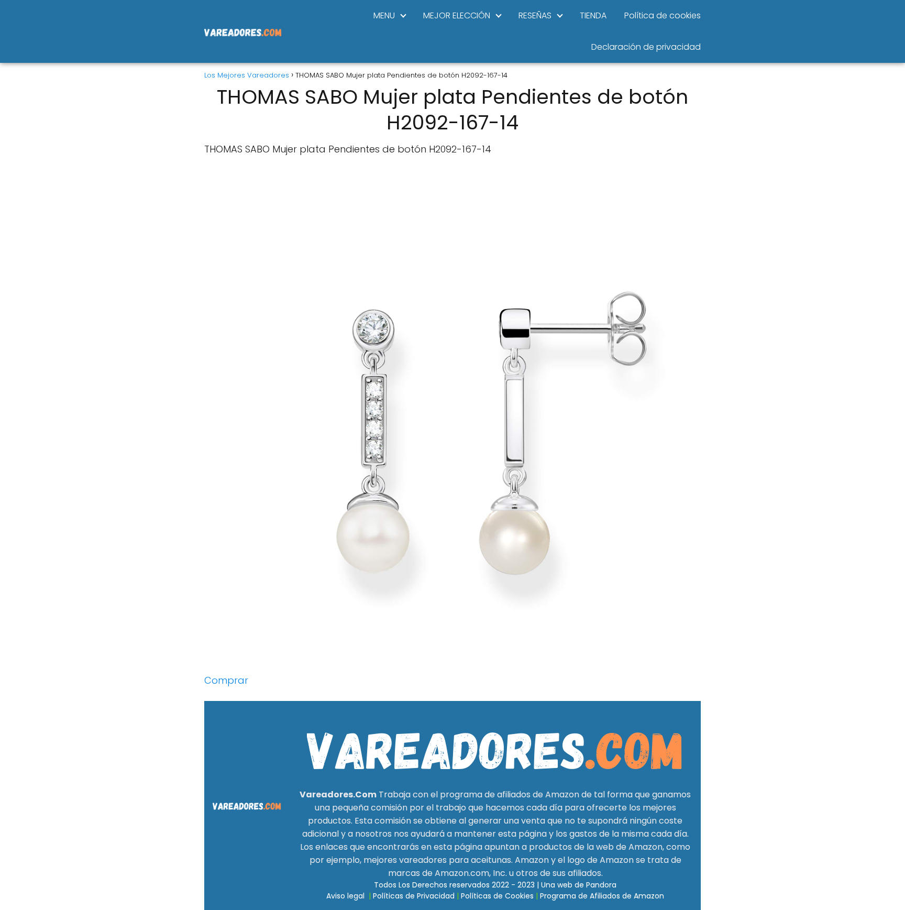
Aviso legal (345, 896)
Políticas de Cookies (497, 896)
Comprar (226, 680)
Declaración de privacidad (646, 47)
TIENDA (593, 15)
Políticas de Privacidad (414, 896)
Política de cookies (662, 15)
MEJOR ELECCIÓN (456, 15)
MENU (384, 15)
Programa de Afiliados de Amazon (602, 896)
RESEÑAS (534, 15)
